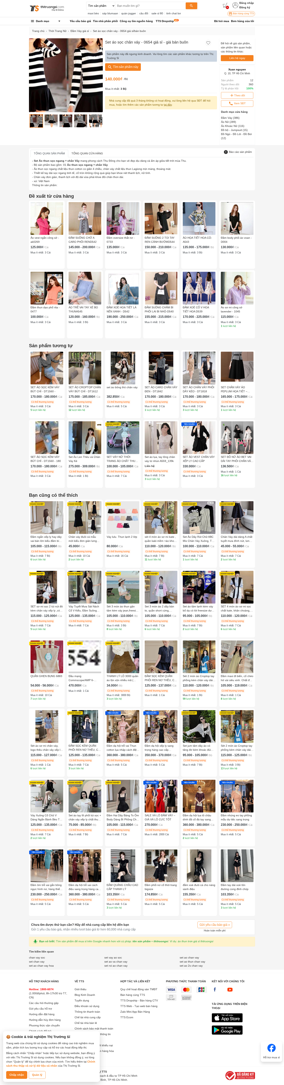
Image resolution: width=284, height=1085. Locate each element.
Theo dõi (239, 95)
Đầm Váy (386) (230, 117)
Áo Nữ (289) (228, 121)
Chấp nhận (16, 1074)
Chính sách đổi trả (40, 1031)
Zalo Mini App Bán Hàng (135, 1011)
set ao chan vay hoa (41, 965)
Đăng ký (244, 7)
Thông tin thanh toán (87, 1011)
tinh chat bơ (173, 13)
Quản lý (37, 1074)
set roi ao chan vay (116, 965)
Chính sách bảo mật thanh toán (94, 1028)
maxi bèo (93, 13)
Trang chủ (38, 30)
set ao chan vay (189, 957)
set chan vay (36, 961)
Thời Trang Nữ (57, 30)
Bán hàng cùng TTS (243, 13)
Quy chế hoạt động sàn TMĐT (138, 989)
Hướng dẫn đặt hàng (41, 1014)
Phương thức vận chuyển (44, 1025)
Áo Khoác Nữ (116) (232, 125)
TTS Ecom (126, 1017)
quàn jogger (128, 13)
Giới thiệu (80, 989)
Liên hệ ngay (237, 58)
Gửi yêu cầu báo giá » (215, 924)
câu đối (143, 13)
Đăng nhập (246, 2)
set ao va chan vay (115, 961)
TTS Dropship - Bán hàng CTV (139, 1000)
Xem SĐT (239, 103)
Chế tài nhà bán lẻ (86, 1022)
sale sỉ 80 (157, 13)
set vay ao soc (113, 957)
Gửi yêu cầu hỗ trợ (40, 1008)
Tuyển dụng (82, 1000)
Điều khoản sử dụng (87, 1006)
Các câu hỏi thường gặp (44, 1003)
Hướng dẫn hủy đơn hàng (45, 1019)
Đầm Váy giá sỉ (80, 30)
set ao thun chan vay (192, 961)
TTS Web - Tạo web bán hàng (138, 1006)
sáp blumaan (110, 13)
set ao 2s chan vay (191, 965)
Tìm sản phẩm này (125, 66)
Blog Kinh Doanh (85, 994)
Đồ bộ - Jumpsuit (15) (234, 130)
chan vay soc (37, 957)
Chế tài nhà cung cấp (88, 1017)
